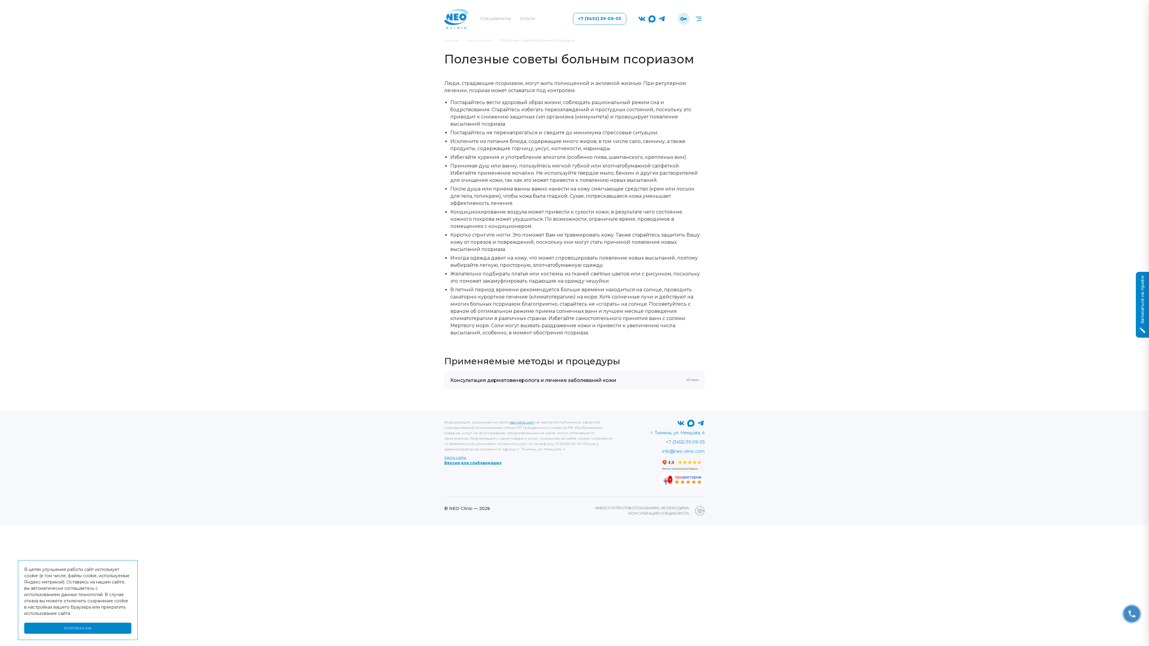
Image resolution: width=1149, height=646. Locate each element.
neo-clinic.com (521, 422)
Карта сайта (455, 457)
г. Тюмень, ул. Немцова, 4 (678, 432)
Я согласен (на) (78, 628)
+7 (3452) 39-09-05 (599, 18)
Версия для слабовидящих (472, 463)
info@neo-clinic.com (683, 451)
